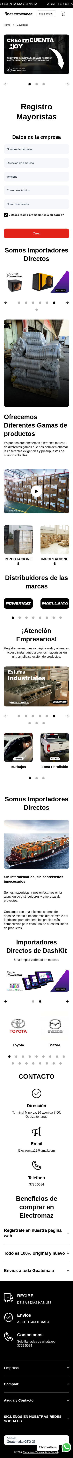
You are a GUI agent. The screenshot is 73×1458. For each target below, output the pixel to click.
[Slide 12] (26, 1063)
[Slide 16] (54, 1063)
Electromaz (29, 1452)
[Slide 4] (33, 617)
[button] (63, 14)
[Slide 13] (33, 1063)
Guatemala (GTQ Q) (21, 1441)
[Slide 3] (26, 617)
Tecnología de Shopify (47, 1452)
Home (7, 25)
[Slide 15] (47, 1063)
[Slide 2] (19, 617)
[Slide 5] (40, 617)
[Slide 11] (19, 1063)
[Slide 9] (64, 1056)
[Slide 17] (60, 1063)
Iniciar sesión (46, 13)
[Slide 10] (13, 1063)
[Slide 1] (13, 617)
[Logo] (18, 14)
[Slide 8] (60, 617)
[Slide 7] (54, 617)
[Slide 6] (47, 617)
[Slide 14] (40, 1063)
